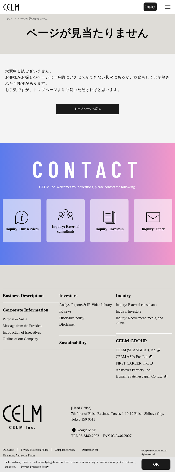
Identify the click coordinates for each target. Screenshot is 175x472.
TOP (9, 18)
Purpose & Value (15, 319)
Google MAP (86, 430)
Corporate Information (25, 309)
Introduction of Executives (22, 332)
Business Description (23, 295)
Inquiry (150, 6)
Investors (68, 295)
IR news (65, 311)
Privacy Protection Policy (35, 466)
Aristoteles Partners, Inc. (133, 370)
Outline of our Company (20, 339)
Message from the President (22, 326)
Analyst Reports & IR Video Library (85, 305)
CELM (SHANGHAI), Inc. (136, 350)
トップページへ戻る (87, 108)
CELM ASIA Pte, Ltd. (132, 357)
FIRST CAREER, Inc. (132, 363)
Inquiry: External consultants (65, 229)
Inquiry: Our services (22, 229)
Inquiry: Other (153, 229)
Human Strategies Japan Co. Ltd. (139, 376)
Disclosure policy (71, 318)
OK (156, 464)
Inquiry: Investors (109, 229)
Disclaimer (67, 324)
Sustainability (73, 342)
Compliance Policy (65, 449)
